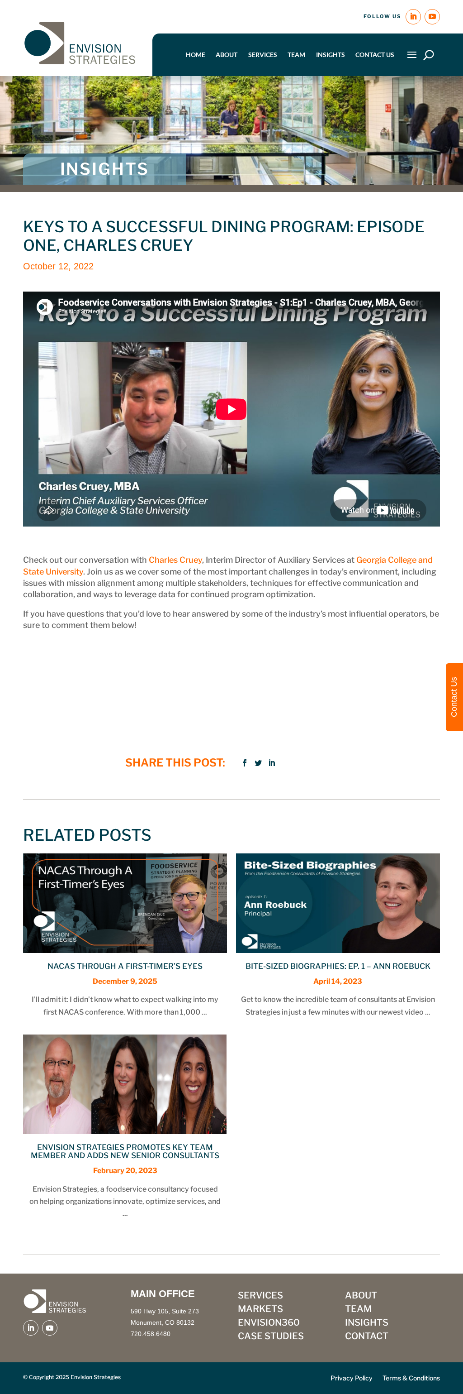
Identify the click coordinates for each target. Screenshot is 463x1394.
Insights (330, 54)
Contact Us (374, 54)
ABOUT (361, 1296)
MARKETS (260, 1310)
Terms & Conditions (411, 1378)
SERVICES (260, 1296)
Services (262, 54)
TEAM (358, 1310)
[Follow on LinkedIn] (413, 16)
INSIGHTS (366, 1323)
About (226, 54)
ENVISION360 (269, 1323)
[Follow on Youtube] (432, 16)
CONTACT (366, 1337)
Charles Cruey (175, 560)
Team (296, 54)
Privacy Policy (352, 1378)
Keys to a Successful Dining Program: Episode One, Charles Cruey (224, 235)
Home (195, 54)
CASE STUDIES (271, 1337)
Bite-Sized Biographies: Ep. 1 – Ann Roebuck (338, 966)
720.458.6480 (150, 1333)
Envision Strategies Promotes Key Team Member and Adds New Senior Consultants (125, 1151)
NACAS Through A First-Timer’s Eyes (125, 966)
